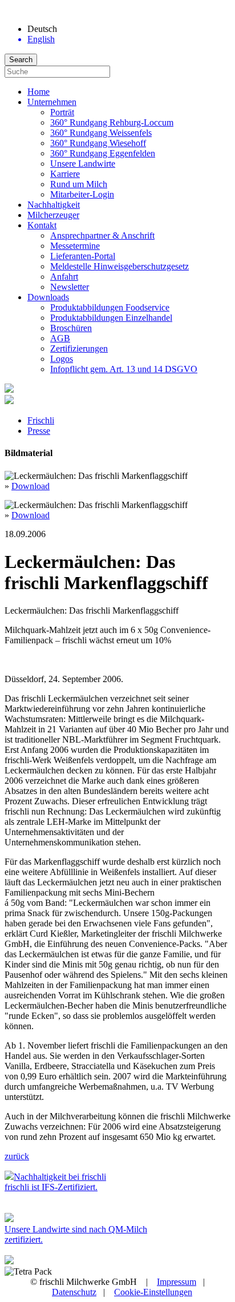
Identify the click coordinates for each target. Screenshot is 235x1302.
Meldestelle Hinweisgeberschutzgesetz (119, 266)
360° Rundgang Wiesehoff (98, 143)
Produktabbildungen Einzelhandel (111, 318)
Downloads (48, 297)
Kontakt (41, 225)
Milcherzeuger (53, 215)
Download (30, 486)
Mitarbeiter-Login (82, 194)
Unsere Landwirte (82, 163)
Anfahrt (64, 276)
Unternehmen (51, 102)
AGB (60, 338)
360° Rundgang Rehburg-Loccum (111, 122)
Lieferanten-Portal (82, 256)
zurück (17, 1156)
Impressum (176, 1282)
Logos (61, 359)
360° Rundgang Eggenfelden (102, 153)
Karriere (65, 174)
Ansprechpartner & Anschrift (102, 235)
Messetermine (75, 246)
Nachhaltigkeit (53, 204)
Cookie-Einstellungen (153, 1292)
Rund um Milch (78, 184)
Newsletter (69, 287)
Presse (38, 431)
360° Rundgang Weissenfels (101, 133)
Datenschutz (74, 1292)
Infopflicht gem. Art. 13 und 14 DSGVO (123, 369)
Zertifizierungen (79, 348)
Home (38, 91)
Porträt (62, 112)
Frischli (40, 420)
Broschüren (71, 328)
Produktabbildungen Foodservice (109, 307)
